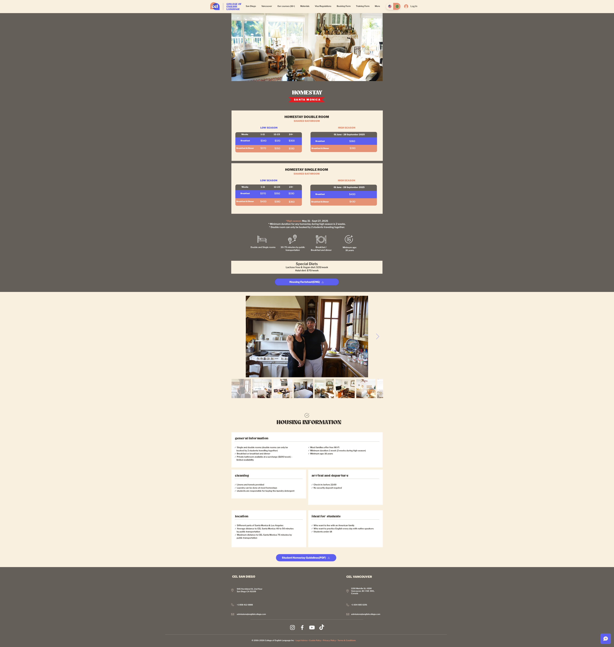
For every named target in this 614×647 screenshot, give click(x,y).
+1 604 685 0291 (359, 605)
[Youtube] (312, 627)
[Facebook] (302, 627)
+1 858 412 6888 (245, 605)
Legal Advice (301, 640)
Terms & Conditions (347, 640)
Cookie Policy (315, 640)
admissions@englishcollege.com (251, 614)
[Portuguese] (396, 6)
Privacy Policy (329, 640)
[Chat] (307, 415)
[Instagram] (292, 627)
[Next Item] (377, 336)
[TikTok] (322, 627)
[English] (389, 6)
